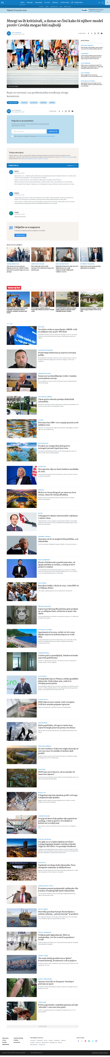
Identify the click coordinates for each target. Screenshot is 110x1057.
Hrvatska (41, 6)
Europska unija (54, 6)
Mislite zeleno (67, 6)
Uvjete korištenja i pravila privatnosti (45, 136)
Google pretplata (12, 102)
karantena (24, 102)
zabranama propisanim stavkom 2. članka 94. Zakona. (34, 158)
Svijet (60, 6)
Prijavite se (53, 131)
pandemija (43, 102)
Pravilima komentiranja (66, 157)
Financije (30, 2)
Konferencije (65, 2)
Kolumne (55, 2)
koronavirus (34, 102)
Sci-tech (47, 2)
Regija (46, 6)
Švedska (52, 102)
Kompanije (38, 2)
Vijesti (22, 2)
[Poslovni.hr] (2, 2)
